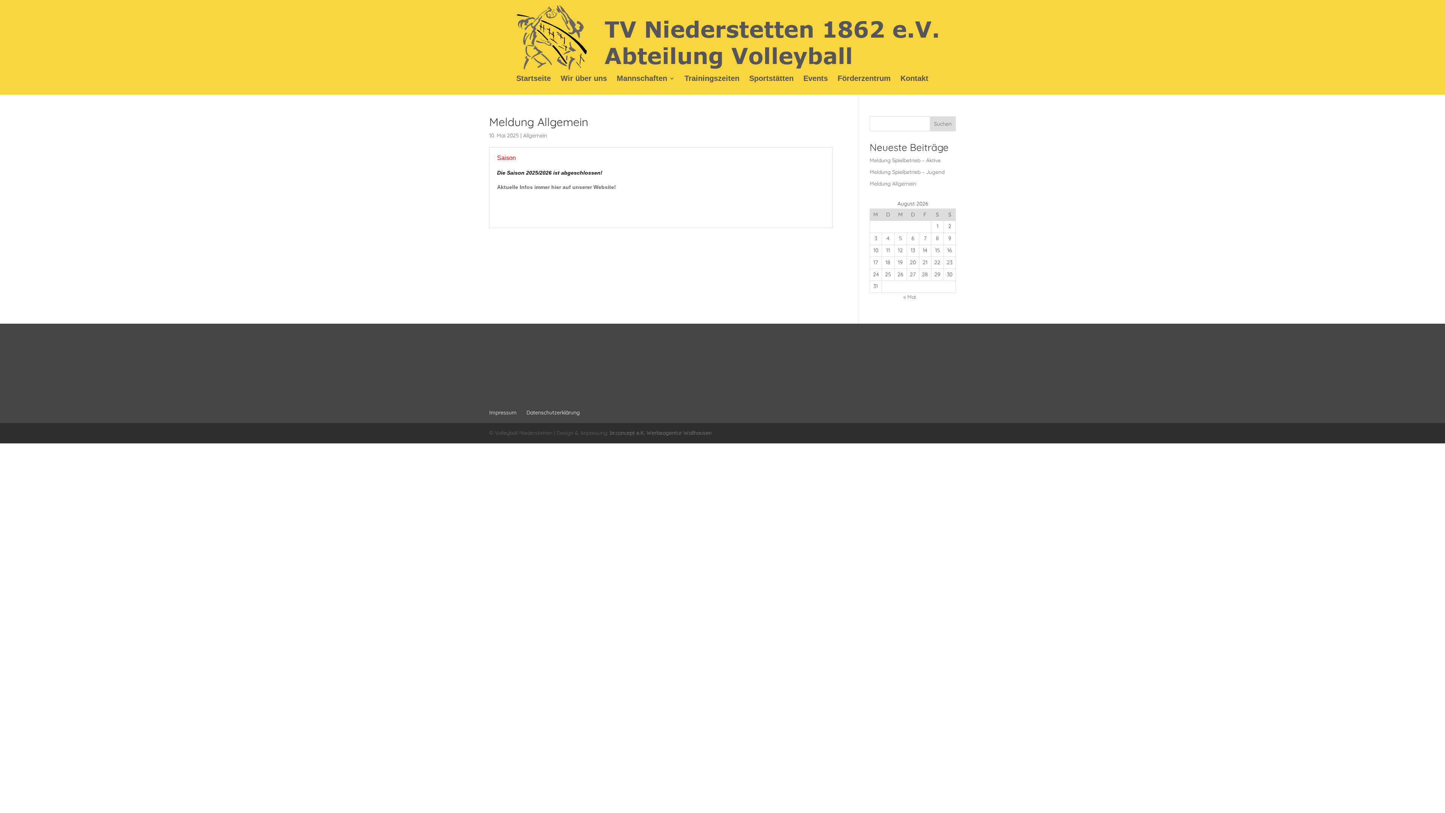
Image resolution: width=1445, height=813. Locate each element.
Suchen (943, 123)
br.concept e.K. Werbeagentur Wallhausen (661, 432)
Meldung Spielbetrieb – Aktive (905, 160)
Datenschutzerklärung (553, 412)
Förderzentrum (864, 79)
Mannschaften (642, 79)
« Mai (910, 297)
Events (815, 79)
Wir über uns (584, 79)
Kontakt (914, 79)
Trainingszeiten (711, 79)
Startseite (533, 79)
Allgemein (535, 135)
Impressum (503, 412)
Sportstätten (771, 79)
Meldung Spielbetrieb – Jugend (907, 172)
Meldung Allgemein (893, 183)
